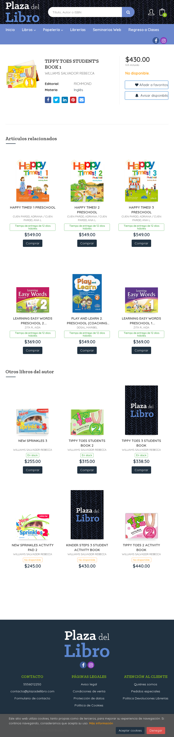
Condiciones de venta (89, 691)
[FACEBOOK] (155, 40)
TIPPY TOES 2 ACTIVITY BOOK (141, 547)
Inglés (78, 90)
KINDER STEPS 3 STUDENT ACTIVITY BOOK (87, 547)
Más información (101, 723)
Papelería (52, 29)
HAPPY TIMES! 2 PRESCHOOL (87, 209)
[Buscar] (128, 12)
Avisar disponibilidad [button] (154, 95)
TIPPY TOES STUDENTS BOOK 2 (87, 442)
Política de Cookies (89, 705)
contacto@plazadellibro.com (32, 691)
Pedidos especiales (145, 691)
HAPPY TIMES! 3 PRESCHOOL (141, 209)
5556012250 (32, 684)
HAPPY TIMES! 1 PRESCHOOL (33, 207)
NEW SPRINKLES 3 (32, 440)
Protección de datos (89, 698)
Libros (28, 29)
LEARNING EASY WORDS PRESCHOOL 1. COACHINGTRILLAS (141, 320)
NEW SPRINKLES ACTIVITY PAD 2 (32, 547)
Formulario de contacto (32, 698)
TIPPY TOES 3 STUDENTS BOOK (141, 442)
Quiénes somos (145, 684)
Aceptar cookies (130, 730)
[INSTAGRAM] (163, 40)
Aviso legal (89, 684)
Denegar (156, 730)
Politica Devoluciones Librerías (145, 698)
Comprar (32, 243)
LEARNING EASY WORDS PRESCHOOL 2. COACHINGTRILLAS (32, 320)
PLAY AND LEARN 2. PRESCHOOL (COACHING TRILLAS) (87, 320)
